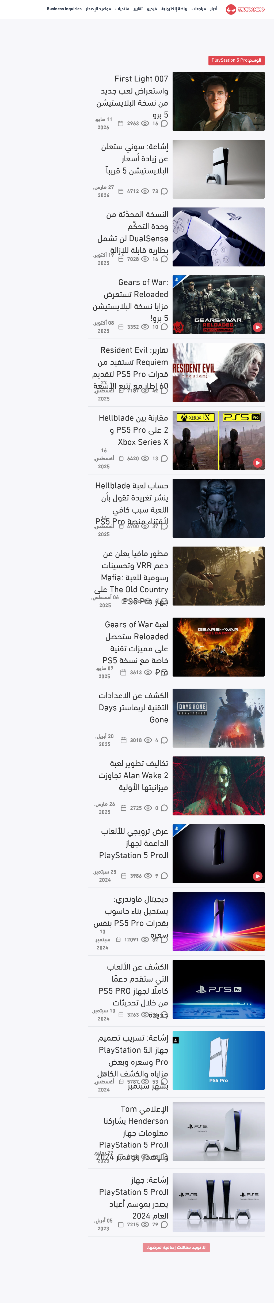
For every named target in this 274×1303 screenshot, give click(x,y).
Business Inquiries (64, 8)
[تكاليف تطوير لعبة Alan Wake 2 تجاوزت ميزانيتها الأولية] (219, 785)
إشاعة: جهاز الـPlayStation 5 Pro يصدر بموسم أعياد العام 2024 (133, 1197)
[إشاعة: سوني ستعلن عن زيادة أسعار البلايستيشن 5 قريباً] (219, 169)
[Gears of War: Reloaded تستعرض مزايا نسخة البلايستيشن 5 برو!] (219, 304)
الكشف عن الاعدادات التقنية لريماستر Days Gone (133, 707)
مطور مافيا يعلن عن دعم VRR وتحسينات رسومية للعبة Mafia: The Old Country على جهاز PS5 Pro (131, 577)
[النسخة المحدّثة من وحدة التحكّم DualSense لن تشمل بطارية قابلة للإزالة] (219, 236)
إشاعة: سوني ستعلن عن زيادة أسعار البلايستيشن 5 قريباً (134, 158)
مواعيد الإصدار (98, 8)
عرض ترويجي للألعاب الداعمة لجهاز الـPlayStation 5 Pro (133, 842)
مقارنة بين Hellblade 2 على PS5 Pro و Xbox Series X (133, 429)
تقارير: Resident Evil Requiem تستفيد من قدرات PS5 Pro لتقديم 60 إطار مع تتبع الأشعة (130, 367)
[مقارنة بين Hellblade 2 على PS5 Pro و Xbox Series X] (219, 440)
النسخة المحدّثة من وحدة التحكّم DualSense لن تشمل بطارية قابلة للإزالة (132, 231)
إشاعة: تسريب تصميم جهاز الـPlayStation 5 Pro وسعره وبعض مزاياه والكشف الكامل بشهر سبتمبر (132, 1061)
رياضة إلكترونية (174, 8)
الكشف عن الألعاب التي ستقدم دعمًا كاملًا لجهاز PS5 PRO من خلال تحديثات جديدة (133, 990)
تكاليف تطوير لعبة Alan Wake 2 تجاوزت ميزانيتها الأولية (133, 774)
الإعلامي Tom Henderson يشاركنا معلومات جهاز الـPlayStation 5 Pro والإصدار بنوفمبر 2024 (132, 1132)
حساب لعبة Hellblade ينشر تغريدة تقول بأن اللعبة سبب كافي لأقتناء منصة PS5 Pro (131, 503)
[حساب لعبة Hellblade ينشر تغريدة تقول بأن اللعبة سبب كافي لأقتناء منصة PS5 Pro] (219, 508)
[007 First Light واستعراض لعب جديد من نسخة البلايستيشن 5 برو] (219, 101)
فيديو (152, 8)
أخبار (213, 8)
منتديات (122, 8)
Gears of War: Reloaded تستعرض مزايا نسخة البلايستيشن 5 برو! (130, 299)
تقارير (138, 8)
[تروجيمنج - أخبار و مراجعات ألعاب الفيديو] (245, 9)
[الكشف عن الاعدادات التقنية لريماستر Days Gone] (219, 718)
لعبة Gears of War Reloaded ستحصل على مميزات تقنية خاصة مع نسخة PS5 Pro (135, 648)
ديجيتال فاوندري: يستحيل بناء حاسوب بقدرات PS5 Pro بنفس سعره (130, 916)
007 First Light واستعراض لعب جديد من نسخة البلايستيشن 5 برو (132, 96)
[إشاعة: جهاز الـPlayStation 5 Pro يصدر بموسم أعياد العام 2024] (219, 1202)
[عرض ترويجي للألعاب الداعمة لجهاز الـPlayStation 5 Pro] (219, 853)
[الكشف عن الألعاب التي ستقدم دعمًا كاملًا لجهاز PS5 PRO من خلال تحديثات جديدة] (219, 989)
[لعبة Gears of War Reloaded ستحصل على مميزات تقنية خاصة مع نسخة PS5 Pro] (219, 647)
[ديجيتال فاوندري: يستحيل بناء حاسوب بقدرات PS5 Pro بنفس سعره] (219, 921)
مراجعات (199, 8)
